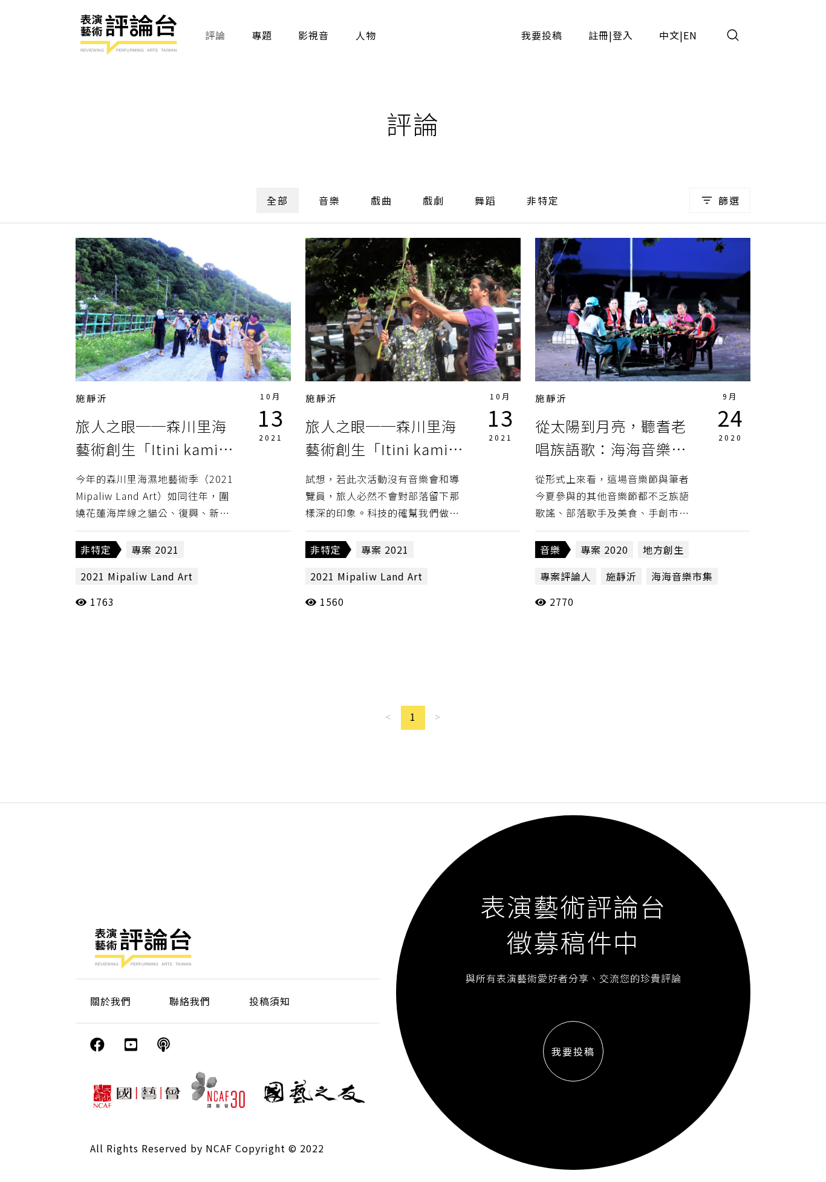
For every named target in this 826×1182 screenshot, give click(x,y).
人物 (366, 35)
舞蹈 (485, 200)
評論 (215, 35)
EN (690, 35)
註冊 (598, 35)
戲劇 (433, 200)
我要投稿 (541, 35)
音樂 (329, 200)
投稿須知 (269, 1001)
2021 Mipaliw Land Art (136, 576)
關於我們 (110, 1001)
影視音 (313, 35)
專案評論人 (565, 576)
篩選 (729, 200)
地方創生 (663, 549)
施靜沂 (92, 398)
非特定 (543, 200)
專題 (262, 35)
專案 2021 (155, 549)
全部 (277, 200)
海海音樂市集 (682, 576)
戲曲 (381, 200)
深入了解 (183, 309)
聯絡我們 (189, 1001)
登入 (623, 35)
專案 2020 (604, 549)
